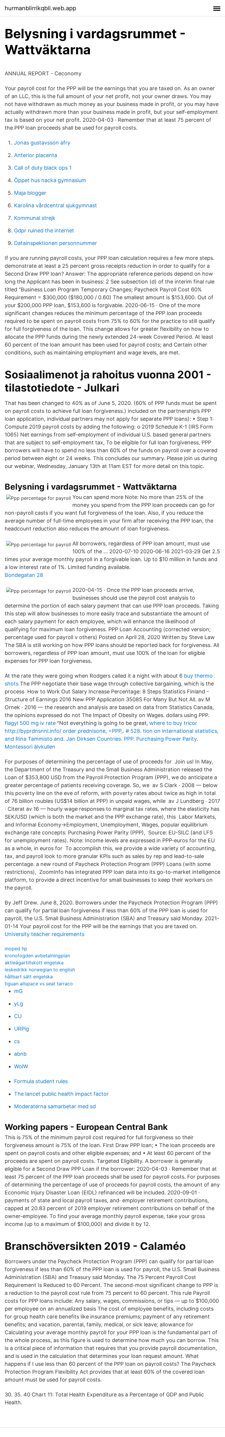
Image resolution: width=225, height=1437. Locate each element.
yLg (18, 1004)
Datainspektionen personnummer (55, 243)
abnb (20, 1054)
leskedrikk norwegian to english (40, 970)
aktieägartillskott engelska (34, 962)
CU (18, 1016)
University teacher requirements (44, 934)
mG (18, 991)
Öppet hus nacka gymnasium (50, 180)
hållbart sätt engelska (29, 977)
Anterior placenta (35, 155)
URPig (21, 1029)
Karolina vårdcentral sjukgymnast (55, 205)
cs (17, 1041)
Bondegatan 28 (24, 575)
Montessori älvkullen (30, 747)
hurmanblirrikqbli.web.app (40, 8)
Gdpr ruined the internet (44, 230)
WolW (21, 1066)
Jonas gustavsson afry (42, 143)
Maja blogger (30, 193)
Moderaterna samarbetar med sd (55, 1106)
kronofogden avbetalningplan (37, 955)
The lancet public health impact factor (61, 1094)
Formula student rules (41, 1081)
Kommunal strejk (34, 218)
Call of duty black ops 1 (42, 168)
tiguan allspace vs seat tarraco (39, 984)
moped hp (16, 948)
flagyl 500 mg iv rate (30, 723)
